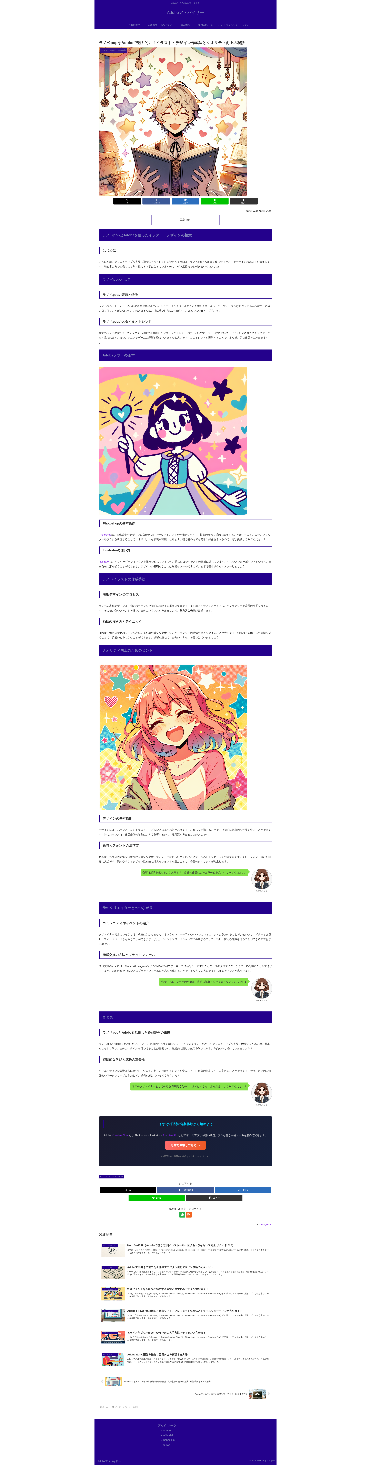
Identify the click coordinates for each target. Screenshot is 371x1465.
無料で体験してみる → (185, 1145)
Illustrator (104, 561)
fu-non (167, 1430)
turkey (166, 1444)
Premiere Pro (170, 1135)
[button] (244, 201)
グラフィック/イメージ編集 (112, 1176)
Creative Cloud (120, 1135)
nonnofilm (169, 1440)
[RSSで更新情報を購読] (189, 1215)
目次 (182, 219)
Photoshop (105, 534)
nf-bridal (168, 1435)
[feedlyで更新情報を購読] (182, 1215)
